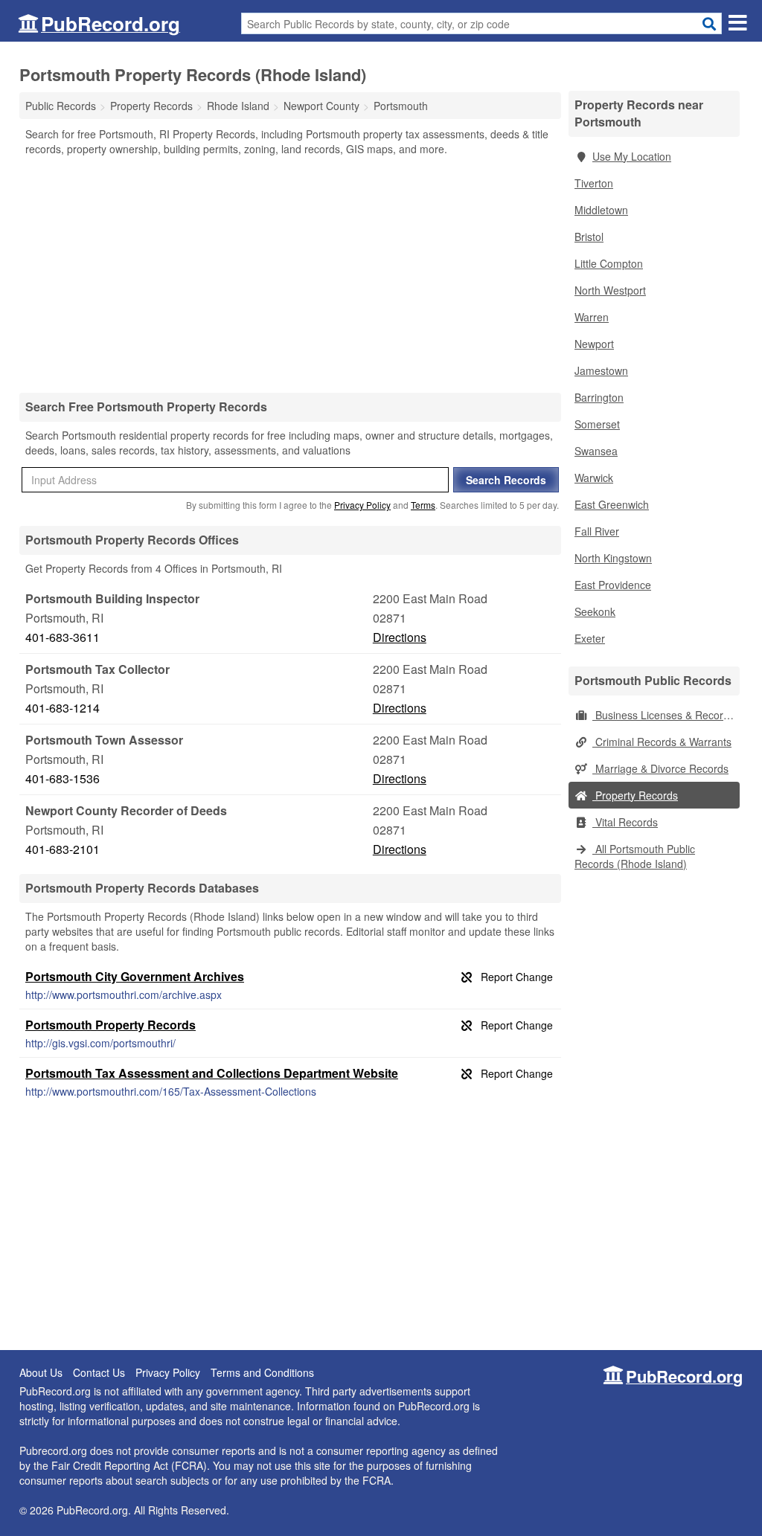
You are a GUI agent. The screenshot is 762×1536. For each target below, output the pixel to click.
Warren (591, 316)
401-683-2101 (62, 849)
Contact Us (99, 1372)
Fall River (596, 531)
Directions (399, 637)
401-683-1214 (62, 707)
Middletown (601, 209)
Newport (594, 343)
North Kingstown (613, 557)
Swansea (596, 450)
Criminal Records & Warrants (661, 741)
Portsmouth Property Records (110, 1024)
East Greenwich (611, 504)
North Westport (610, 290)
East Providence (612, 584)
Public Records (60, 105)
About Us (41, 1372)
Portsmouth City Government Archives (134, 976)
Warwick (593, 477)
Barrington (599, 397)
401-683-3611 (62, 637)
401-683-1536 (62, 778)
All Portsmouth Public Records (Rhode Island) (634, 856)
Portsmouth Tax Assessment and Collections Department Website (211, 1073)
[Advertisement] (290, 274)
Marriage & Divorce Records (660, 768)
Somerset (597, 424)
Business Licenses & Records (663, 714)
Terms (423, 504)
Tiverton (593, 183)
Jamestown (601, 370)
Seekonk (594, 611)
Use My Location (631, 156)
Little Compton (608, 263)
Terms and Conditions (262, 1372)
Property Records (635, 795)
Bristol (588, 236)
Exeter (589, 638)
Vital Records (625, 821)
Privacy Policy (362, 504)
